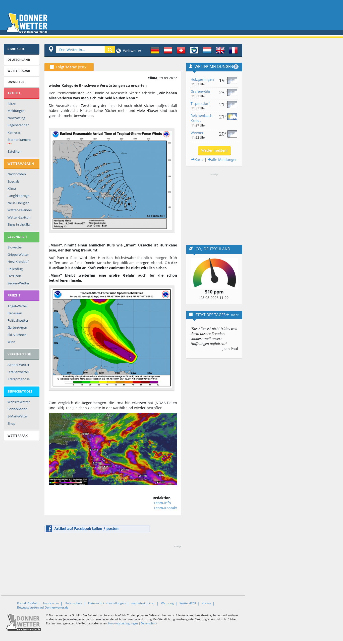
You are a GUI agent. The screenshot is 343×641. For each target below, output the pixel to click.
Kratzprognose (19, 379)
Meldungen (16, 110)
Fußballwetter (18, 320)
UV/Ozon (14, 276)
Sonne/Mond (17, 409)
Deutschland (19, 60)
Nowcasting (16, 118)
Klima (12, 188)
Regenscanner (18, 125)
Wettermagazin (21, 163)
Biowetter (15, 247)
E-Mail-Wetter (18, 416)
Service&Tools (20, 391)
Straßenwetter (18, 372)
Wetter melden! (214, 150)
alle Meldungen (224, 159)
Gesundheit (17, 237)
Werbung (167, 603)
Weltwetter (131, 50)
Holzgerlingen (202, 79)
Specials (13, 181)
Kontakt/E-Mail (27, 603)
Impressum (51, 603)
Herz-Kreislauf (18, 261)
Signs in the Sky (19, 224)
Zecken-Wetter (18, 283)
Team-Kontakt (165, 507)
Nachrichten (17, 174)
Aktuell (14, 93)
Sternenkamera (19, 141)
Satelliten (14, 151)
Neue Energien (18, 203)
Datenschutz (73, 603)
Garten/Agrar (17, 327)
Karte (199, 159)
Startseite (16, 49)
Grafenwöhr (201, 91)
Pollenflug (15, 269)
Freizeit (14, 295)
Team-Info (162, 502)
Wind (11, 341)
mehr (235, 315)
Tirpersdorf (200, 103)
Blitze (12, 103)
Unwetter (16, 82)
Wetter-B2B (188, 603)
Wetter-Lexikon (19, 217)
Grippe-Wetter (18, 254)
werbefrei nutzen (143, 603)
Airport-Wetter (18, 364)
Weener (197, 132)
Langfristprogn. (19, 195)
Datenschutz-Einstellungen (107, 603)
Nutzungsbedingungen (123, 623)
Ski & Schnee (17, 334)
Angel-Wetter (17, 306)
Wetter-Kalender (20, 210)
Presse (206, 603)
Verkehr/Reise (19, 354)
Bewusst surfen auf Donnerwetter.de (43, 607)
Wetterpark (18, 436)
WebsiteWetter (19, 402)
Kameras (14, 132)
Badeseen (15, 313)
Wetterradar (19, 71)
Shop (11, 423)
